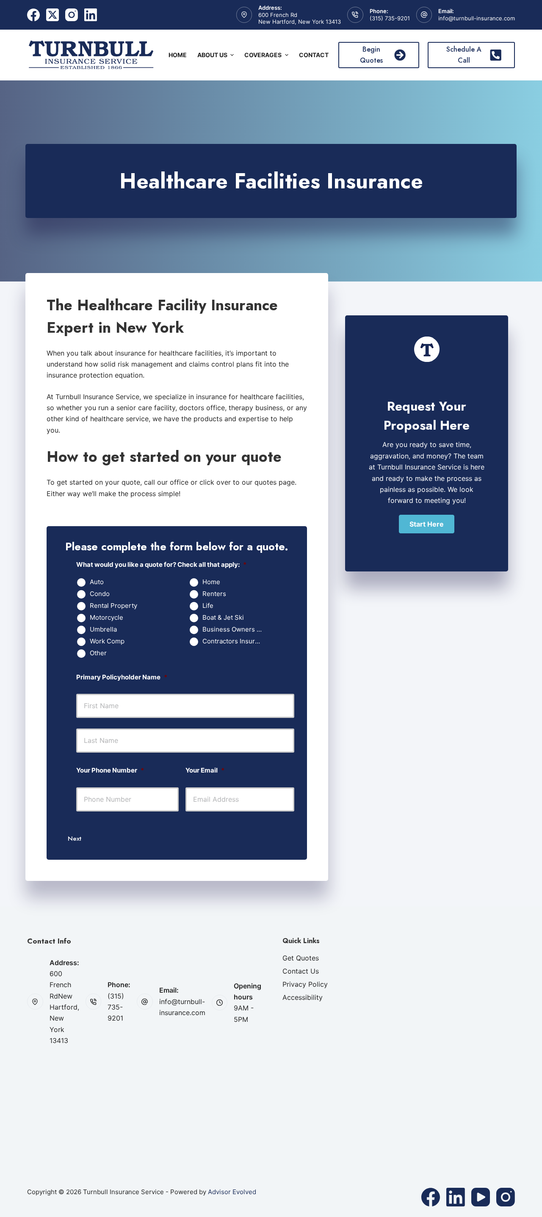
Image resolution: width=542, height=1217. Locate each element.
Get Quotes (300, 958)
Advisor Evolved (232, 1192)
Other (98, 653)
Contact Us (300, 971)
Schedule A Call (463, 54)
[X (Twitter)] (52, 14)
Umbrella (103, 629)
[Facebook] (33, 14)
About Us (212, 54)
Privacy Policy (305, 984)
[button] (426, 524)
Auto (97, 582)
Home (178, 54)
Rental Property (113, 606)
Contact (314, 54)
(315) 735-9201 (390, 18)
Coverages (263, 54)
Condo (100, 594)
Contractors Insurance (235, 641)
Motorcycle (106, 617)
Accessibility (302, 997)
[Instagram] (71, 14)
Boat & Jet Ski (223, 617)
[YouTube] (480, 1197)
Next (74, 838)
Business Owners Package (235, 629)
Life (207, 606)
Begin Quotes (371, 54)
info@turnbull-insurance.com (476, 18)
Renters (214, 594)
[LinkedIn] (90, 14)
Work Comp (107, 641)
